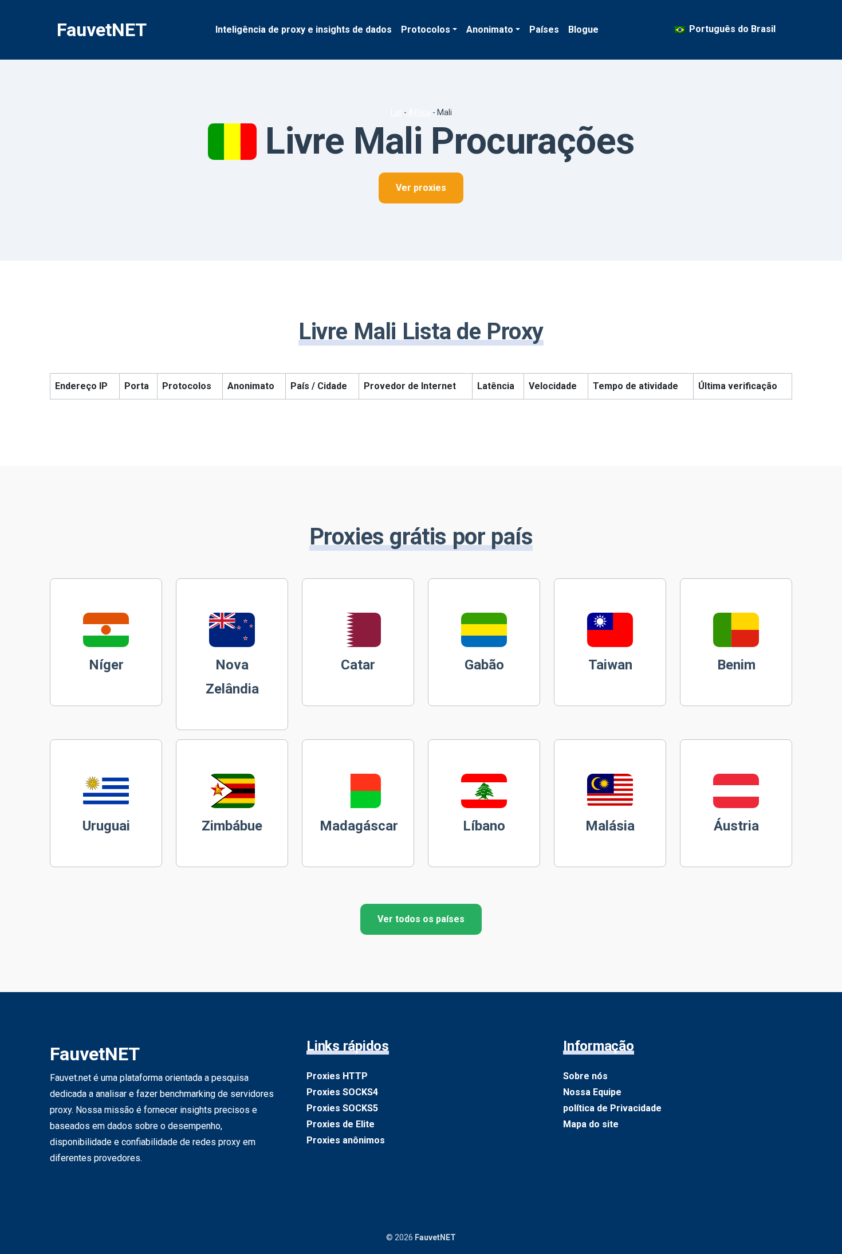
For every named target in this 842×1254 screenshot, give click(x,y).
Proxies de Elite (340, 1124)
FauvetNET (102, 30)
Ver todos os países (421, 919)
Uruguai (106, 826)
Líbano (484, 826)
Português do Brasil (731, 28)
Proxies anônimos (345, 1140)
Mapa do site (591, 1124)
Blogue (583, 29)
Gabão (484, 665)
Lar (396, 112)
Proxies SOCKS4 (342, 1092)
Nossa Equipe (592, 1092)
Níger (106, 665)
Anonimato (489, 29)
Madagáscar (359, 826)
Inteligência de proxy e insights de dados (303, 29)
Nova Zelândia (232, 677)
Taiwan (610, 665)
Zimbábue (232, 826)
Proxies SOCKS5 (342, 1108)
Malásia (610, 826)
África (419, 112)
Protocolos (425, 29)
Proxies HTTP (337, 1076)
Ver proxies (421, 187)
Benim (736, 665)
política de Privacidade (612, 1108)
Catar (358, 665)
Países (544, 29)
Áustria (736, 826)
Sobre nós (585, 1076)
